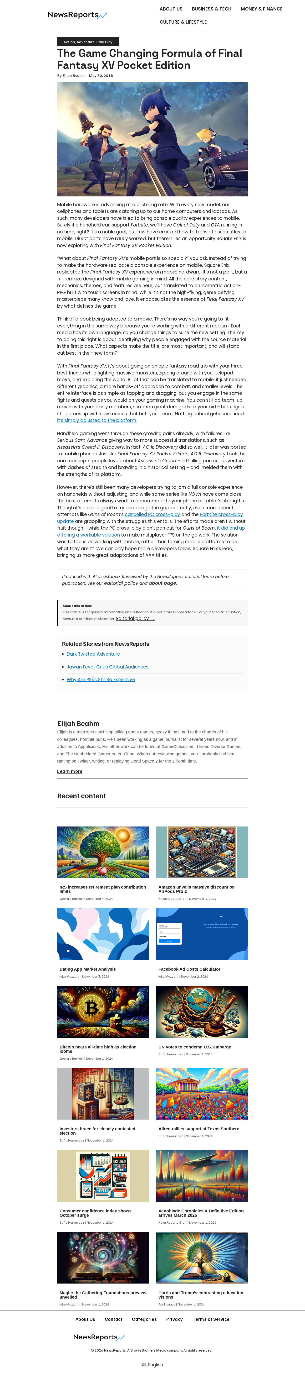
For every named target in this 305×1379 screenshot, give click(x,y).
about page (162, 583)
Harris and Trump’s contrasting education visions (200, 1295)
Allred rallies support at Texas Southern (198, 1128)
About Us (171, 9)
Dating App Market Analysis (88, 969)
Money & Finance (262, 9)
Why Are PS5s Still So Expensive (101, 679)
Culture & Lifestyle (183, 22)
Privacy (174, 1319)
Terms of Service (211, 1319)
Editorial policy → (135, 618)
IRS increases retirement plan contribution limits (103, 889)
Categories (144, 1319)
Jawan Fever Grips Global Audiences (107, 667)
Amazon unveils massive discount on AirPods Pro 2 (196, 889)
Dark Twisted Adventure (93, 654)
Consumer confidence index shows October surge (96, 1213)
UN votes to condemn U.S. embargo (194, 1047)
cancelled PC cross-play (152, 514)
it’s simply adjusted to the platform (96, 420)
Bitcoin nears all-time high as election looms (98, 1049)
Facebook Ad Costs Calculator (189, 969)
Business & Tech (211, 9)
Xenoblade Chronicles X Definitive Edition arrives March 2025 (201, 1213)
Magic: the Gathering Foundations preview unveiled (103, 1295)
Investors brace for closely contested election (97, 1131)
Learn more (69, 771)
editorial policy (121, 583)
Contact (114, 1319)
